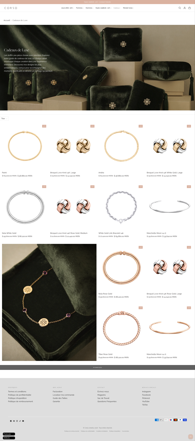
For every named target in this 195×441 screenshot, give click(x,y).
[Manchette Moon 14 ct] (170, 206)
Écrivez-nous (103, 391)
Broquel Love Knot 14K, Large (63, 173)
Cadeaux (117, 8)
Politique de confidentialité (88, 431)
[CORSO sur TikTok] (20, 421)
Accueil (7, 20)
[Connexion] (184, 8)
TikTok (145, 405)
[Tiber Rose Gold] (122, 327)
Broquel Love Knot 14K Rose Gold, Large (164, 294)
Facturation (57, 391)
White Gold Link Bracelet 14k (111, 233)
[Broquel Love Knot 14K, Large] (73, 146)
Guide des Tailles (60, 398)
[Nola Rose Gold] (122, 267)
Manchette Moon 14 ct (156, 233)
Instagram (146, 391)
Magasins (102, 395)
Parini (4, 173)
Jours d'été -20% (67, 8)
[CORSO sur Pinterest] (14, 421)
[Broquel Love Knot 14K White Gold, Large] (170, 146)
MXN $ (6, 438)
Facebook (146, 395)
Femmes (79, 8)
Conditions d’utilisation (102, 431)
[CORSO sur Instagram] (17, 421)
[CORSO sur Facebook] (11, 421)
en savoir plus (97, 367)
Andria (101, 173)
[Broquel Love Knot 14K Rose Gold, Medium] (73, 206)
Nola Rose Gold (105, 294)
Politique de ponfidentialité (19, 395)
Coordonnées (125, 431)
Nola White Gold (9, 233)
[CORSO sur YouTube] (23, 421)
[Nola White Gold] (25, 206)
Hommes (89, 8)
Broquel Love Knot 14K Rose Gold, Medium (68, 233)
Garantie (56, 401)
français (7, 434)
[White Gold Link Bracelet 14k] (122, 206)
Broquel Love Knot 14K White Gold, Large (165, 173)
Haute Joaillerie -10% (103, 8)
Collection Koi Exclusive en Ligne (97, 2)
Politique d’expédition (114, 431)
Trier (3, 118)
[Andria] (122, 146)
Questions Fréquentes (107, 401)
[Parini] (25, 146)
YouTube (146, 401)
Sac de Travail (103, 398)
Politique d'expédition (17, 398)
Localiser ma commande (63, 395)
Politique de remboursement (20, 401)
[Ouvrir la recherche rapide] (179, 8)
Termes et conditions (17, 391)
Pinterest (146, 398)
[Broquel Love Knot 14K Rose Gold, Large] (170, 267)
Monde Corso (128, 8)
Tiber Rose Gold (105, 354)
